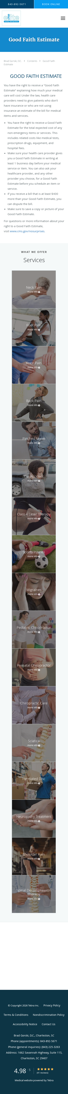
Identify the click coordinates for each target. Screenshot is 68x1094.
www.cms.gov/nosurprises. (27, 231)
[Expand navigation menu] (63, 18)
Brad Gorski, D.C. (13, 61)
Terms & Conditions (16, 1015)
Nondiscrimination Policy (48, 1015)
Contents (32, 61)
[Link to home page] (13, 18)
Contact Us (48, 1024)
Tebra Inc (33, 1005)
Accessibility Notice (25, 1024)
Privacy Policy (51, 1005)
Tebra (50, 1080)
